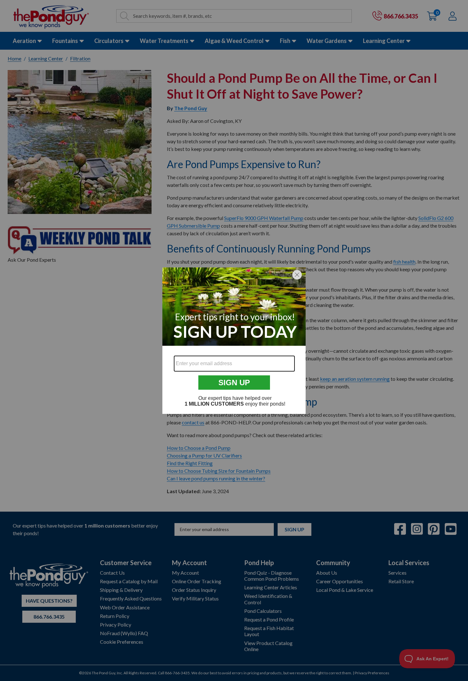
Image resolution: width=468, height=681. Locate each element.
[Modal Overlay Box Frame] (234, 340)
